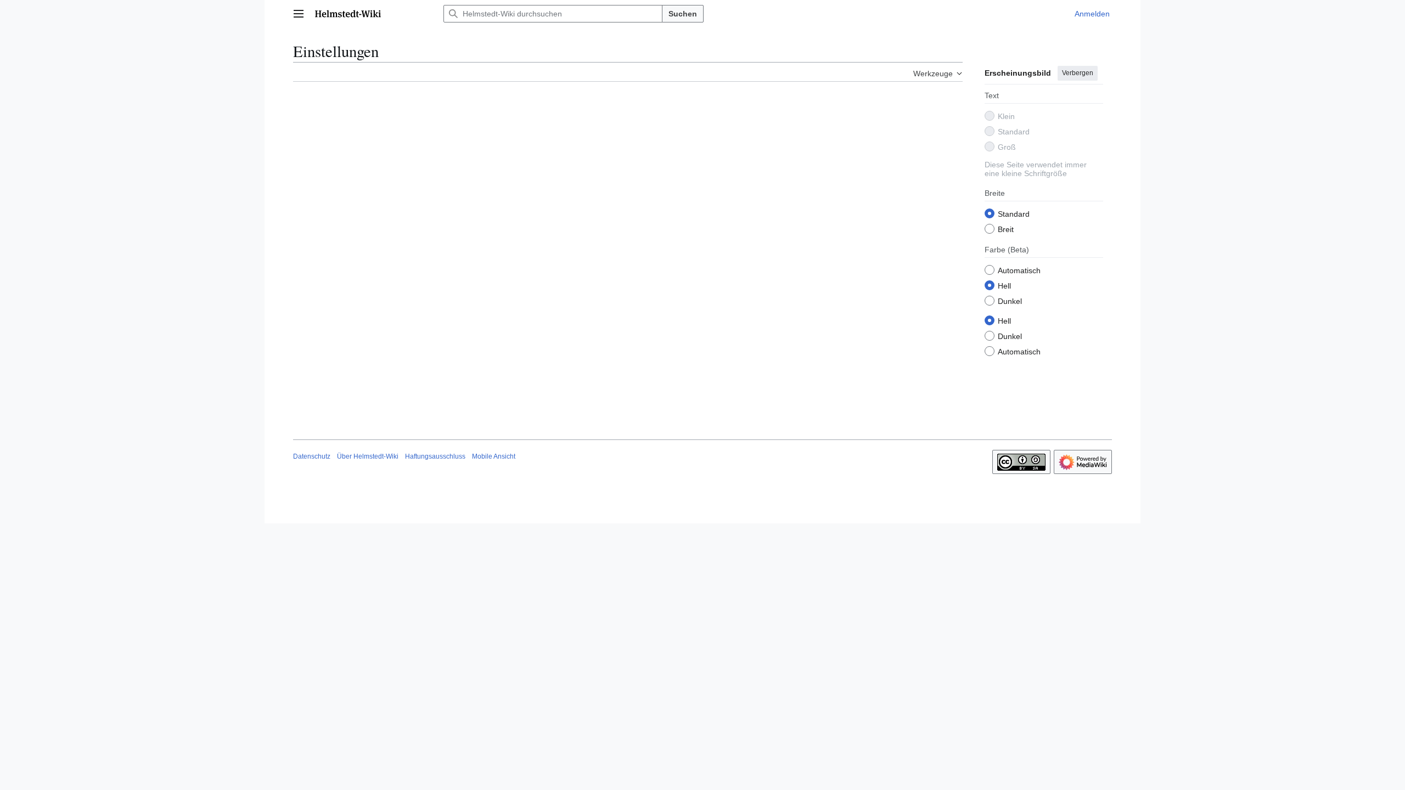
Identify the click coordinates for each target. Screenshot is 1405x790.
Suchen (682, 13)
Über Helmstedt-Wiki (367, 456)
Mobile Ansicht (493, 456)
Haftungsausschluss (435, 456)
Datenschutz (311, 456)
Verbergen (1077, 73)
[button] (298, 13)
